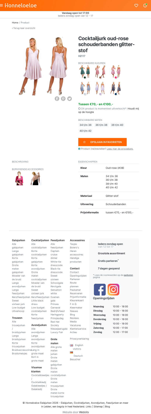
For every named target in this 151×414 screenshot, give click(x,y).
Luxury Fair (57, 332)
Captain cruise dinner (55, 254)
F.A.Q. (73, 304)
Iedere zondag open (110, 243)
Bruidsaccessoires (22, 350)
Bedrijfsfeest (58, 311)
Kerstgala (56, 286)
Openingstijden (78, 275)
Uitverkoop (18, 311)
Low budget (18, 307)
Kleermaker (76, 307)
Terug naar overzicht (24, 28)
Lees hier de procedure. (120, 148)
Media (73, 321)
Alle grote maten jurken (56, 350)
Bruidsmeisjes (19, 353)
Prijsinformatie (78, 297)
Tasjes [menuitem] (73, 244)
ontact (75, 272)
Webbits (84, 412)
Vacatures (75, 325)
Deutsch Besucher (76, 356)
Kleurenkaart (77, 300)
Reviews (74, 318)
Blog (72, 314)
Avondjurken (98, 402)
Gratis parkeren (108, 260)
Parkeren (75, 279)
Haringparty (57, 314)
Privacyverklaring (79, 338)
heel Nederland (76, 406)
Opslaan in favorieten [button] (106, 142)
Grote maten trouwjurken (57, 382)
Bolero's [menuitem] (74, 247)
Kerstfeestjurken (21, 297)
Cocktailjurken (81, 402)
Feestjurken (112, 402)
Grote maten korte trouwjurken (57, 393)
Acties (73, 332)
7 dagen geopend (109, 268)
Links (89, 406)
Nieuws (74, 311)
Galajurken (66, 402)
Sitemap (98, 406)
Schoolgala (57, 283)
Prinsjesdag (57, 318)
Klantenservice (78, 328)
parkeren (128, 275)
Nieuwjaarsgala (59, 328)
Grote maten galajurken (17, 269)
